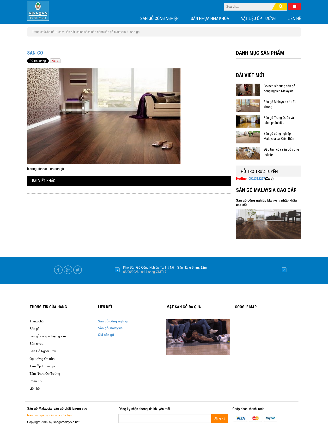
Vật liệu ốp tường (258, 18)
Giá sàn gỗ (106, 335)
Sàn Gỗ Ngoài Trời (43, 351)
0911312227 (257, 178)
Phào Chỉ (36, 381)
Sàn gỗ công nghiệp (159, 18)
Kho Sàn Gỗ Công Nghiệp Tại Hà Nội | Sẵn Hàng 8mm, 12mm (166, 267)
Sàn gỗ (50, 32)
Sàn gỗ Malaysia (110, 328)
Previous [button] (117, 269)
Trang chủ (36, 321)
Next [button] (284, 269)
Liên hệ (294, 18)
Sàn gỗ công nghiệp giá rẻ (48, 336)
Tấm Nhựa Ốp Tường (45, 373)
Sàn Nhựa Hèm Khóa (210, 18)
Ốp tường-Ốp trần (42, 359)
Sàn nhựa (36, 343)
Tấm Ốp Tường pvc (43, 366)
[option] (200, 269)
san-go (35, 53)
